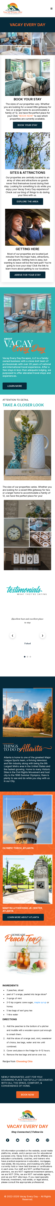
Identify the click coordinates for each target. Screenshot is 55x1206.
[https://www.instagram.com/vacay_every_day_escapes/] (47, 1140)
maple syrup (40, 1002)
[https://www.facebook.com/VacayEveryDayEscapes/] (7, 1140)
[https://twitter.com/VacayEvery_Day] (37, 1140)
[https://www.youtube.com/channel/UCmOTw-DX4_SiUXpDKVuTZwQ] (27, 1140)
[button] (51, 8)
